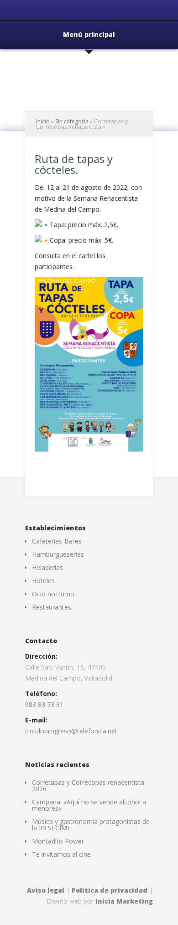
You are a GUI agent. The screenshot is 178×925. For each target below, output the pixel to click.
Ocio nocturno (53, 594)
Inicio (43, 121)
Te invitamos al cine (61, 854)
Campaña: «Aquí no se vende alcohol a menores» (89, 805)
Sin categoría (72, 121)
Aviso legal (45, 890)
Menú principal (89, 35)
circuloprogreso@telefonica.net (71, 731)
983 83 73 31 (44, 704)
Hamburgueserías (58, 554)
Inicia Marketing (124, 901)
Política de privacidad (109, 890)
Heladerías (47, 567)
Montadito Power (58, 841)
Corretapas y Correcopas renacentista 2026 (88, 785)
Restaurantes (51, 607)
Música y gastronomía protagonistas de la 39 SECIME (91, 824)
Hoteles (43, 580)
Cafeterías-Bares (57, 541)
